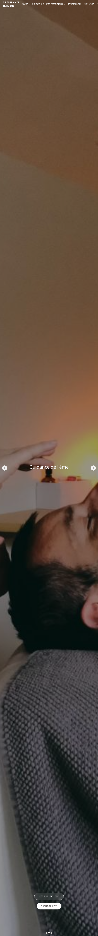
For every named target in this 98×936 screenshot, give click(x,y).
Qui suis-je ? (38, 4)
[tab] (46, 933)
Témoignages (74, 4)
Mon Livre (89, 4)
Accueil (25, 4)
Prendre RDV (49, 906)
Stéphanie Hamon (11, 4)
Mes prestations (54, 4)
